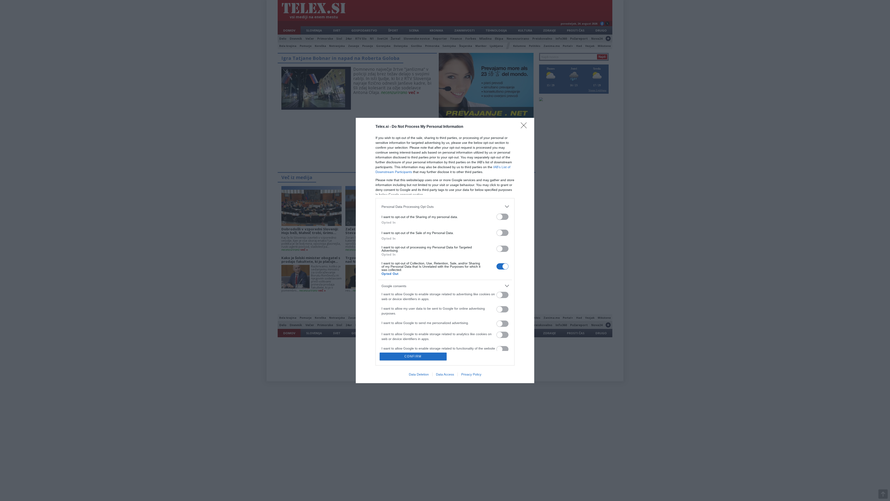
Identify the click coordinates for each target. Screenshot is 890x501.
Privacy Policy (471, 374)
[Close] (525, 126)
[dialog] (445, 250)
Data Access (445, 374)
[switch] (502, 217)
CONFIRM (413, 356)
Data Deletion (419, 374)
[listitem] (445, 206)
